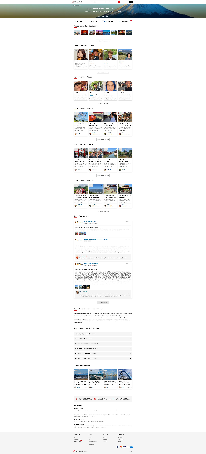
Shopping (93, 416)
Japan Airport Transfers (111, 410)
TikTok (104, 442)
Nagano (84, 427)
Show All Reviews (103, 302)
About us (75, 437)
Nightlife (129, 414)
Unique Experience (107, 414)
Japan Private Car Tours (100, 410)
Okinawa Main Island (127, 425)
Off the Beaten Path (122, 414)
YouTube (105, 441)
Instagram (105, 437)
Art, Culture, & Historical (84, 414)
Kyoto (78, 425)
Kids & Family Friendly (86, 416)
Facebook (105, 439)
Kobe (105, 427)
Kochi (88, 427)
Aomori (101, 427)
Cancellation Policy (92, 444)
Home (75, 5)
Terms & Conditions (93, 441)
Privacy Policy (91, 442)
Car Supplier (120, 439)
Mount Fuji (119, 425)
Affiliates (120, 442)
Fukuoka (101, 425)
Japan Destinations (121, 410)
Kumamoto (114, 425)
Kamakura (93, 427)
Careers (119, 441)
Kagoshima (79, 427)
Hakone (91, 425)
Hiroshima (87, 425)
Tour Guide (120, 437)
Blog (75, 442)
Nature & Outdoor (98, 414)
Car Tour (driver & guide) (89, 421)
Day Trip (91, 414)
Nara (110, 425)
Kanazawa (96, 425)
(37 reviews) (85, 291)
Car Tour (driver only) (78, 421)
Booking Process (77, 439)
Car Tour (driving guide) (100, 421)
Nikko (75, 427)
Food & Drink (114, 414)
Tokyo (75, 425)
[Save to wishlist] (86, 50)
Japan (75, 410)
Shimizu (97, 427)
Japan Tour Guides (81, 410)
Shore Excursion (77, 416)
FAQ (89, 439)
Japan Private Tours (90, 410)
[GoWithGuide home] (77, 2)
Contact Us (91, 437)
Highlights (76, 414)
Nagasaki (106, 425)
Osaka (82, 425)
